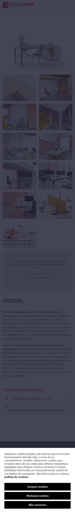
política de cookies (16, 476)
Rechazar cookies (38, 495)
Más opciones (37, 504)
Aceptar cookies (37, 486)
